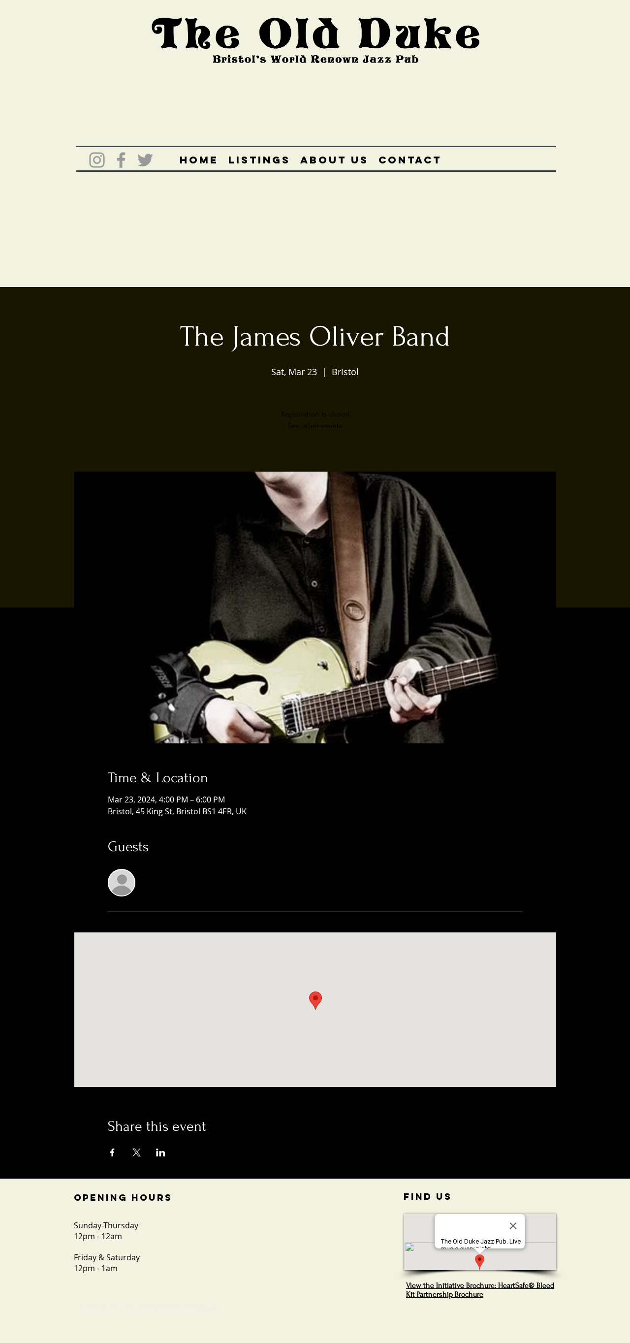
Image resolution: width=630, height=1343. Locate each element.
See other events (315, 425)
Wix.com (207, 1306)
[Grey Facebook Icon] (121, 160)
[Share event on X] (136, 1152)
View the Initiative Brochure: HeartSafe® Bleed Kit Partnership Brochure (480, 1290)
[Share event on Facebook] (112, 1152)
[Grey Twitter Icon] (145, 160)
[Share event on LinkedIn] (160, 1152)
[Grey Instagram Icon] (97, 160)
